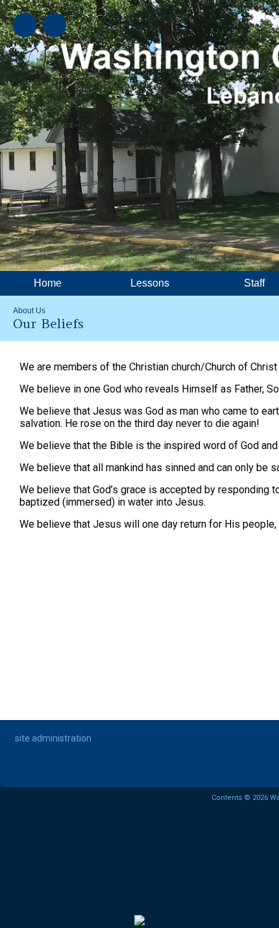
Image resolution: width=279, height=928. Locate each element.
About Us (29, 310)
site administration (53, 738)
